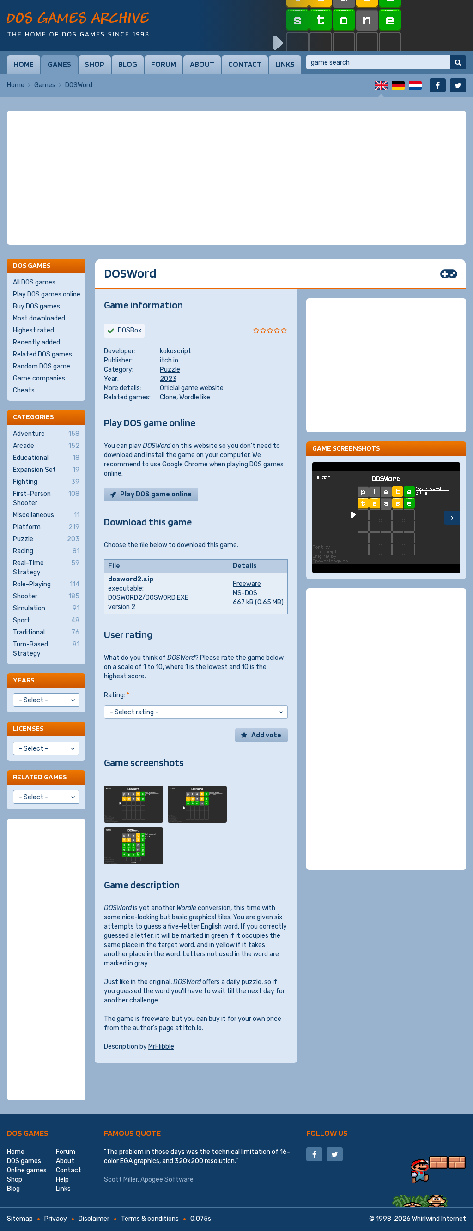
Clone (168, 397)
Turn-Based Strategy (46, 649)
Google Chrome (185, 464)
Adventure (46, 434)
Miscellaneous (46, 515)
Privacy (55, 1219)
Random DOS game (41, 366)
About (202, 64)
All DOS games (34, 282)
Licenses (28, 728)
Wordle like (194, 397)
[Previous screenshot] (320, 518)
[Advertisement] (236, 177)
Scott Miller (121, 1179)
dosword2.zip (130, 579)
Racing (46, 551)
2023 (168, 379)
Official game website (192, 388)
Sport (46, 620)
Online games (27, 1170)
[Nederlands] (415, 85)
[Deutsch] (398, 85)
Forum (163, 64)
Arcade (46, 446)
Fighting (46, 482)
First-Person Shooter (46, 498)
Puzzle (170, 370)
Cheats (24, 390)
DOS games (28, 1133)
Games (59, 64)
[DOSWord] (133, 804)
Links (285, 64)
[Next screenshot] (452, 518)
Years (23, 680)
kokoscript (175, 351)
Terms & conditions (150, 1219)
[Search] (458, 62)
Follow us (327, 1133)
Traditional (46, 632)
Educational (46, 458)
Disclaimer (94, 1219)
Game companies (39, 378)
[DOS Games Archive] (78, 24)
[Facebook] (438, 85)
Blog (127, 64)
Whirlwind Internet (439, 1219)
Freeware (247, 584)
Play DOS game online (156, 494)
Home (23, 64)
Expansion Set (46, 470)
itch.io (169, 360)
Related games (40, 776)
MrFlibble (161, 1046)
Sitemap (20, 1219)
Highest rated (33, 330)
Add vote (266, 735)
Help (62, 1179)
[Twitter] (458, 85)
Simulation (46, 608)
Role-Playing (46, 584)
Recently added (36, 342)
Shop (94, 64)
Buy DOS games (36, 306)
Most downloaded (39, 318)
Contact (244, 64)
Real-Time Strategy (46, 567)
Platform (46, 527)
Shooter (46, 596)
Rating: (116, 695)
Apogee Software (167, 1179)
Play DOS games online (46, 294)
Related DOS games (42, 354)
